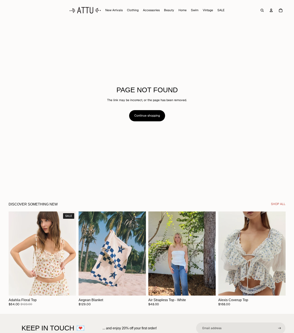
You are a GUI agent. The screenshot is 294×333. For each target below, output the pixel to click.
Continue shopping (147, 115)
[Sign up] (279, 328)
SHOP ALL (278, 204)
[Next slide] (69, 253)
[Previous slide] (15, 253)
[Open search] (262, 10)
